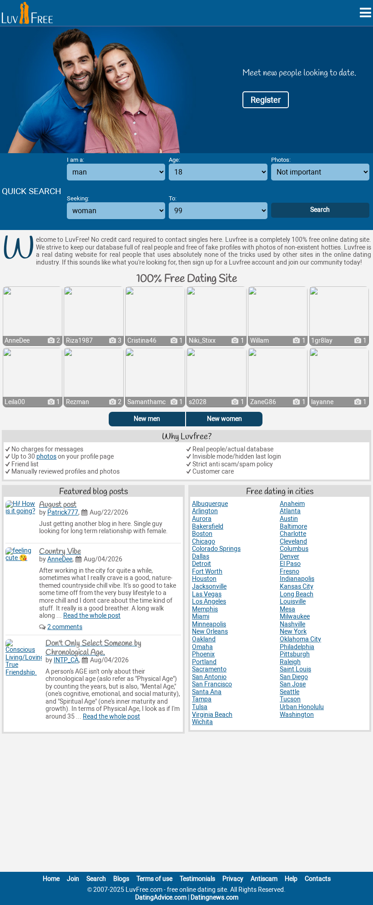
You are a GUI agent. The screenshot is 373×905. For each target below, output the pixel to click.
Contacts (318, 879)
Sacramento (209, 669)
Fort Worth (207, 571)
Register (266, 100)
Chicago (203, 541)
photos (46, 456)
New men (147, 419)
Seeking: (78, 198)
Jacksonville (209, 586)
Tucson (290, 699)
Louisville (293, 601)
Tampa (202, 699)
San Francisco (212, 684)
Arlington (205, 511)
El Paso (290, 564)
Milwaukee (295, 616)
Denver (289, 556)
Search (96, 879)
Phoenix (203, 654)
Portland (204, 662)
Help (291, 879)
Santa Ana (207, 692)
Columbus (294, 549)
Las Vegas (207, 594)
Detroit (201, 564)
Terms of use (154, 879)
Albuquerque (210, 504)
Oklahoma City (300, 639)
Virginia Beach (212, 715)
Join (73, 879)
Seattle (289, 692)
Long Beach (296, 594)
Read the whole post (92, 616)
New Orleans (210, 631)
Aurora (202, 519)
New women (224, 419)
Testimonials (197, 879)
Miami (200, 616)
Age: (174, 159)
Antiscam (264, 879)
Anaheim (292, 504)
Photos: (281, 159)
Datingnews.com (214, 897)
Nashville (292, 624)
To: (172, 198)
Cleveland (293, 541)
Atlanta (290, 511)
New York (293, 631)
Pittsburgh (295, 654)
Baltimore (293, 526)
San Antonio (209, 677)
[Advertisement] (186, 804)
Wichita (202, 722)
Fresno (289, 571)
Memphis (205, 609)
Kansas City (296, 586)
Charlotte (293, 534)
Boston (202, 534)
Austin (289, 519)
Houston (204, 579)
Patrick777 (62, 512)
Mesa (287, 609)
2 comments (64, 627)
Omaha (202, 647)
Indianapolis (297, 579)
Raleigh (290, 662)
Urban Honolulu (302, 707)
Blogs (121, 879)
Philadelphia (297, 647)
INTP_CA (66, 660)
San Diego (294, 677)
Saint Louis (295, 669)
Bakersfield (207, 526)
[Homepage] (27, 13)
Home (51, 879)
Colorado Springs (216, 549)
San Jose (293, 684)
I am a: (75, 159)
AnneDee (59, 559)
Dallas (200, 556)
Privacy (232, 879)
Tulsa (199, 707)
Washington (297, 715)
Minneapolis (209, 624)
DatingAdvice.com (160, 897)
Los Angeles (209, 601)
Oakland (204, 639)
